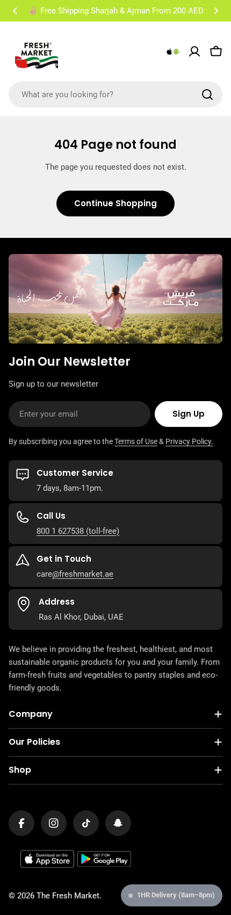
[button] (15, 10)
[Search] (207, 94)
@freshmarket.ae (82, 574)
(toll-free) (101, 531)
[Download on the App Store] (47, 859)
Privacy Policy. (189, 441)
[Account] (194, 51)
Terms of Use (135, 441)
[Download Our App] (173, 51)
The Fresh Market (68, 896)
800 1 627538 (60, 531)
